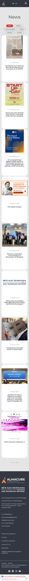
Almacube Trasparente (9, 534)
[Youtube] (19, 571)
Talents (19, 32)
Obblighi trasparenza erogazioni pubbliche (11, 552)
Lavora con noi (6, 544)
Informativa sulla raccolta (9, 579)
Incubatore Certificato (8, 541)
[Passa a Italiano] (13, 4)
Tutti (9, 25)
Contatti (4, 537)
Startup (9, 32)
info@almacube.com (8, 520)
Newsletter (5, 548)
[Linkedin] (13, 571)
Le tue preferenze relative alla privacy (14, 576)
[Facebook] (9, 571)
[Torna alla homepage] (3, 3)
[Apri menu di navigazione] (26, 3)
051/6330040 (8, 514)
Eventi (22, 29)
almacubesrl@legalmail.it (9, 517)
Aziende (18, 25)
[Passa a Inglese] (16, 4)
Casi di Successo (10, 29)
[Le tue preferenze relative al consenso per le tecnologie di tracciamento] (26, 578)
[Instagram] (16, 571)
